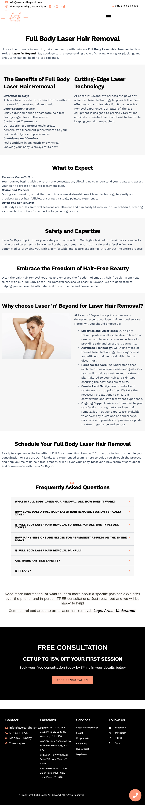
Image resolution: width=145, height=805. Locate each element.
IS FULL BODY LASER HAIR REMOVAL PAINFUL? (48, 550)
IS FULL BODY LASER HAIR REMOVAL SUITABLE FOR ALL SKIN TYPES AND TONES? (67, 526)
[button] (108, 17)
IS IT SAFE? (23, 570)
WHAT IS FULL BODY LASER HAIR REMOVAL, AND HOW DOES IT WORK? (65, 501)
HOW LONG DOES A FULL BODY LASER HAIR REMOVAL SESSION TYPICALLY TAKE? (68, 513)
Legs (98, 611)
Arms (109, 611)
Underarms (125, 611)
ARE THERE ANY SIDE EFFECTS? (37, 560)
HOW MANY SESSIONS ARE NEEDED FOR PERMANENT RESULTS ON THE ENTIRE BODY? (71, 539)
